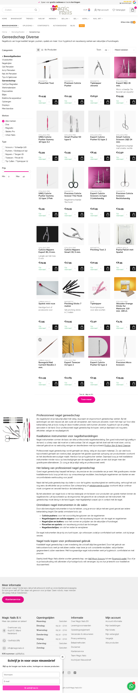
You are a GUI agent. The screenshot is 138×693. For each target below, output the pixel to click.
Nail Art (97, 19)
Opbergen (6, 102)
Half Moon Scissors (96, 559)
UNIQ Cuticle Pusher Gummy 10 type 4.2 (46, 139)
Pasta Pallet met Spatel (124, 251)
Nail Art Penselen (9, 74)
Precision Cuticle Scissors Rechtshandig (124, 196)
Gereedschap (34, 32)
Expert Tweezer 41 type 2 (72, 363)
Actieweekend (60, 26)
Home (4, 19)
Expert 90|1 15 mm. (123, 84)
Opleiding (27, 26)
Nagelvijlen (7, 63)
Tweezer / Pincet (14, 158)
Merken (52, 19)
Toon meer (86, 399)
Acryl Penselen (8, 70)
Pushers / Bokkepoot (16, 151)
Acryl (85, 19)
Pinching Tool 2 (98, 250)
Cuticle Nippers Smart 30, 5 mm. (72, 251)
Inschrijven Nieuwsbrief (81, 660)
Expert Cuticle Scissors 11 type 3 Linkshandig (98, 196)
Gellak (65, 19)
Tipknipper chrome (95, 84)
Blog (72, 26)
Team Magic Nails (78, 656)
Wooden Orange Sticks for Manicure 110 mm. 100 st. (124, 307)
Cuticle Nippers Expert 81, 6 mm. (47, 251)
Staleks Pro (10, 132)
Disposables (7, 91)
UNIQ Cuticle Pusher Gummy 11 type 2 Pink (46, 196)
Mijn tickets (110, 630)
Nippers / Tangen (14, 154)
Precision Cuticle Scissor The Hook (73, 194)
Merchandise (7, 109)
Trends (29, 19)
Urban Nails (10, 135)
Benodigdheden (9, 26)
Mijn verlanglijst (112, 634)
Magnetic (9, 128)
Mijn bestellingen (113, 626)
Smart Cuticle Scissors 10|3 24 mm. (124, 139)
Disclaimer (75, 647)
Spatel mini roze (47, 303)
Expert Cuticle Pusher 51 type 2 (98, 138)
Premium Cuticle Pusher (72, 84)
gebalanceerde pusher (99, 486)
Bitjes (4, 95)
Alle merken (10, 121)
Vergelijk (109, 638)
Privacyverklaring (78, 638)
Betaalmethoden (78, 643)
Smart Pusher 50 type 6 (72, 138)
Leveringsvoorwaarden (81, 626)
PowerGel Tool (46, 83)
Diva (7, 125)
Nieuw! (41, 19)
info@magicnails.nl (16, 648)
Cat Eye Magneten (10, 84)
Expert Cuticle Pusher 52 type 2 (98, 363)
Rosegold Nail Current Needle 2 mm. (47, 365)
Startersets (43, 26)
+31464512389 (14, 640)
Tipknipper (95, 303)
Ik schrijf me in (31, 688)
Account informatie (114, 621)
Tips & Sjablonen (9, 77)
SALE (82, 26)
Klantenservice (13, 599)
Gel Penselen (8, 67)
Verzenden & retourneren (82, 634)
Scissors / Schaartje (16, 147)
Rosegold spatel (119, 559)
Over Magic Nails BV (80, 621)
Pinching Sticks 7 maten (72, 304)
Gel (75, 19)
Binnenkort (16, 19)
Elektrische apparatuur (11, 98)
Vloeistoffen (7, 60)
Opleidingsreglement (80, 630)
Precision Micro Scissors (123, 363)
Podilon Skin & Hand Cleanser (117, 445)
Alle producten (112, 643)
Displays (5, 105)
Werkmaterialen (9, 88)
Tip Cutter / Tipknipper (16, 161)
